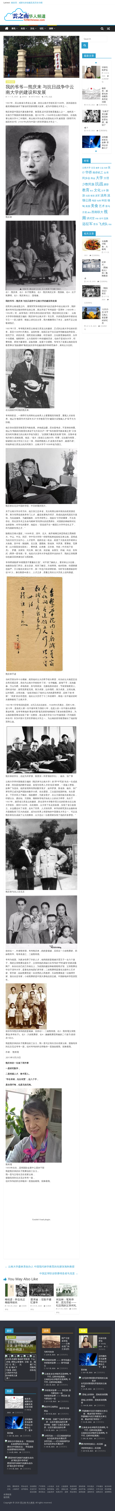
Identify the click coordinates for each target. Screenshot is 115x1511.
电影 (94, 200)
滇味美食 (82, 1486)
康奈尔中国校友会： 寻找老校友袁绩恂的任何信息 (20, 1448)
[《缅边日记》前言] (92, 286)
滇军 (97, 195)
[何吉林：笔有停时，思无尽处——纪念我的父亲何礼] (67, 1285)
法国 (88, 195)
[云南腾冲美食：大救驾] (92, 240)
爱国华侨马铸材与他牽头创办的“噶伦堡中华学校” (20, 1464)
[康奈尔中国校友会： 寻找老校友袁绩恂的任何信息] (20, 1441)
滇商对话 (90, 1492)
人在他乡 (50, 1486)
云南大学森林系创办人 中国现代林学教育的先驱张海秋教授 (39, 1266)
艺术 (102, 206)
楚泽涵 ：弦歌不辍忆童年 (40, 1301)
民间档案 (108, 1489)
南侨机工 (98, 172)
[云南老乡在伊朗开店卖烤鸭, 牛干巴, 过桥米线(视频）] (57, 1373)
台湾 (106, 172)
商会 (93, 178)
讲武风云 (42, 1492)
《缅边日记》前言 (105, 291)
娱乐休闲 (108, 1486)
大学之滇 (10, 82)
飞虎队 (103, 224)
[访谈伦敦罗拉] (88, 1336)
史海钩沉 (90, 1489)
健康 (97, 167)
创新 (105, 168)
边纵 (106, 218)
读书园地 (24, 1489)
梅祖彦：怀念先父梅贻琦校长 (15, 1301)
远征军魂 (82, 1489)
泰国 (92, 195)
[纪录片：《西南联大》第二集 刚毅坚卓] (92, 260)
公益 (102, 167)
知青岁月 (59, 1492)
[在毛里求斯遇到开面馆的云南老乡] (94, 1378)
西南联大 (97, 212)
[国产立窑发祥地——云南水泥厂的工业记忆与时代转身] (91, 145)
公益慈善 (64, 1486)
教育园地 (50, 1489)
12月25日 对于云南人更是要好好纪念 (105, 316)
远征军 (87, 223)
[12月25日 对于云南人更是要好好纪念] (92, 308)
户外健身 (99, 1486)
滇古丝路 (33, 1492)
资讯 (13, 28)
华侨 (88, 172)
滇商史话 (99, 1492)
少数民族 (88, 184)
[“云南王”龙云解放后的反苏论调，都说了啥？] (91, 90)
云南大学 (86, 167)
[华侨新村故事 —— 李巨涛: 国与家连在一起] (57, 1390)
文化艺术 (33, 1489)
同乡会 (86, 178)
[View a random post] (108, 28)
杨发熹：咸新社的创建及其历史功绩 (105, 74)
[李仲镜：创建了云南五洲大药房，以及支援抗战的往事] (57, 1419)
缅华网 (7, 1497)
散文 (91, 190)
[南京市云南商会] (50, 1406)
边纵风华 (50, 1492)
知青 (99, 200)
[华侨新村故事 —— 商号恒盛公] (56, 1360)
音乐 (95, 224)
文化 (32, 28)
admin (24, 96)
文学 (103, 190)
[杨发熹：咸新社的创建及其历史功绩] (91, 67)
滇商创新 (82, 1492)
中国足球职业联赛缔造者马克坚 (58, 1273)
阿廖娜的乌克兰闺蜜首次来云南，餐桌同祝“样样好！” (94, 1417)
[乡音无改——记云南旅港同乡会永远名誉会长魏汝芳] (57, 1435)
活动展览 (33, 1486)
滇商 (51, 28)
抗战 (50, 96)
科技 (104, 200)
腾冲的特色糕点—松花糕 (93, 1446)
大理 (106, 178)
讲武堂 (91, 218)
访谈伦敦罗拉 (17, 2)
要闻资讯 (15, 1486)
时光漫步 (90, 1486)
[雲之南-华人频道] (7, 29)
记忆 (42, 28)
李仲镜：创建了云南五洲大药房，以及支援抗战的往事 (57, 1426)
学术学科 (42, 1489)
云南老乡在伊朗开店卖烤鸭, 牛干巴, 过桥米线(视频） (57, 1380)
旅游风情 (11, 1337)
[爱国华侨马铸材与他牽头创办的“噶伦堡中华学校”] (20, 1457)
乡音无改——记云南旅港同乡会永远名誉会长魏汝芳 (57, 1442)
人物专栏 (15, 1489)
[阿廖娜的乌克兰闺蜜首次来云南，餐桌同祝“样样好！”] (94, 1411)
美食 (94, 205)
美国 (87, 206)
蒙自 (89, 212)
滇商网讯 (108, 1492)
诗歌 (97, 218)
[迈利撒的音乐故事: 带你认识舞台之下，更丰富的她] (91, 116)
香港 (109, 224)
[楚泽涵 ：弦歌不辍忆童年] (41, 1285)
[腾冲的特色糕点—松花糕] (91, 1444)
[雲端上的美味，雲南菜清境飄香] (94, 1394)
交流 (93, 167)
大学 (46, 96)
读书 (101, 218)
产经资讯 (42, 1486)
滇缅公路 (64, 1489)
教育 (85, 189)
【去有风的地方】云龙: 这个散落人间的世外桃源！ (20, 1345)
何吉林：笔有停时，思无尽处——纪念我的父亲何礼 (66, 1302)
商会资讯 (73, 1492)
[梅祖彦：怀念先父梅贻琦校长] (16, 1285)
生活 (23, 28)
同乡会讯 (24, 1486)
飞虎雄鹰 (73, 1489)
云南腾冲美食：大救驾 (105, 245)
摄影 (106, 184)
